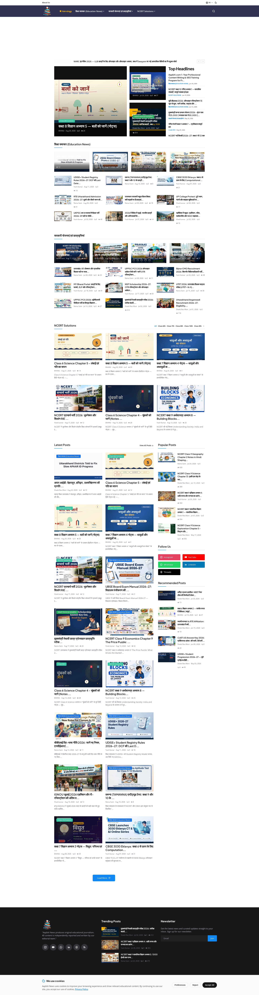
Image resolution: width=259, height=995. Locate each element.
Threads (167, 572)
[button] (209, 2)
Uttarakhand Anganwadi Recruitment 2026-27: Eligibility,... (188, 302)
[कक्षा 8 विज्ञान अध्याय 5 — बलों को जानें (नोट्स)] (129, 346)
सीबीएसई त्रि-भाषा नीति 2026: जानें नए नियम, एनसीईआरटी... (185, 161)
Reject (195, 985)
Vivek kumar (137, 167)
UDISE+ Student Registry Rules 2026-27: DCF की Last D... (125, 744)
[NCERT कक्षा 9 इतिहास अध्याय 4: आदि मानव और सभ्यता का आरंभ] (166, 496)
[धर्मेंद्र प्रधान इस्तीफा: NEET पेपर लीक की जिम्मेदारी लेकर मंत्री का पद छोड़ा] (166, 595)
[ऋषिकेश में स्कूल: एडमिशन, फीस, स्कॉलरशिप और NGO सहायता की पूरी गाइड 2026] (165, 216)
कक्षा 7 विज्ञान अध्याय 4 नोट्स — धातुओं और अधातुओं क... (178, 364)
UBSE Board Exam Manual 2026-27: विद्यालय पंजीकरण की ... (128, 588)
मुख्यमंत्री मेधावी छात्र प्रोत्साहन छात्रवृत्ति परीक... (74, 640)
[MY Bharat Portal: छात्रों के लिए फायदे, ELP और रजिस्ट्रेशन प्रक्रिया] (62, 287)
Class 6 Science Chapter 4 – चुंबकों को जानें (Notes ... (128, 416)
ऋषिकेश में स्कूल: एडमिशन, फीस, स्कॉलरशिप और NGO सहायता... (188, 214)
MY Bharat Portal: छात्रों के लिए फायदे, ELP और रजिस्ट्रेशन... (87, 286)
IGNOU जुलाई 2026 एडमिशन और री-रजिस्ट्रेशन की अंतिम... (109, 253)
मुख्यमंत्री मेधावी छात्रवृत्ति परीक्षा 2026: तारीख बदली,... (139, 301)
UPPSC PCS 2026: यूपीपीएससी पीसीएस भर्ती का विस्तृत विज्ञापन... (87, 301)
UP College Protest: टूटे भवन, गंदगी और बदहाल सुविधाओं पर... (189, 198)
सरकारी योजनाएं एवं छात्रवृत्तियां (120, 11)
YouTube (192, 557)
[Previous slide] (58, 101)
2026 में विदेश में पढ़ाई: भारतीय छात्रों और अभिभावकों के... (138, 214)
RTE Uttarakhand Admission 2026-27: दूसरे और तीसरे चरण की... (88, 198)
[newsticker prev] (198, 61)
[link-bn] (180, 692)
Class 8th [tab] (179, 326)
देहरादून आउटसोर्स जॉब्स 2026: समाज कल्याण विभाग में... (186, 253)
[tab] (203, 326)
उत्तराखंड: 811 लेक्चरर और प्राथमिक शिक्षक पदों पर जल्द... (87, 270)
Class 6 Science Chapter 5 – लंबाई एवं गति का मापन (76, 364)
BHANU (57, 371)
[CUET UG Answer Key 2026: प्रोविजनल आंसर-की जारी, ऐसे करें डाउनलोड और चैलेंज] (166, 641)
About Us (46, 2)
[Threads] (76, 947)
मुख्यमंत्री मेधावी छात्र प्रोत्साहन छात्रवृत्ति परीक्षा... (70, 253)
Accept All (209, 985)
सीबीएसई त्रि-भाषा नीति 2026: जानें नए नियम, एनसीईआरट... (77, 744)
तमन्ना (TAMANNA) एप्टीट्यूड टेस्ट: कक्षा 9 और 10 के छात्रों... (138, 179)
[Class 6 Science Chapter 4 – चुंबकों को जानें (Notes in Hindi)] (129, 398)
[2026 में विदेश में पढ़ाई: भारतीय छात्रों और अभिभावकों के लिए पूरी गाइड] (114, 216)
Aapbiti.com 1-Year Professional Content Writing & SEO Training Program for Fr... (184, 77)
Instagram (168, 557)
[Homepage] (47, 11)
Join (212, 938)
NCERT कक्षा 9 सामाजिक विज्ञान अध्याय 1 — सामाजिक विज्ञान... (189, 510)
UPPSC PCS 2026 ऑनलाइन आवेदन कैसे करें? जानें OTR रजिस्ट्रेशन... (137, 271)
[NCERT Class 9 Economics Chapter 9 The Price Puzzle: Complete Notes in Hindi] (129, 621)
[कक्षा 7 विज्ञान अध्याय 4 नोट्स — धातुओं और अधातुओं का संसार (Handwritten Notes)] (90, 101)
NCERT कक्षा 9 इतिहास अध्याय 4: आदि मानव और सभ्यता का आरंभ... (190, 494)
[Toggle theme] (216, 2)
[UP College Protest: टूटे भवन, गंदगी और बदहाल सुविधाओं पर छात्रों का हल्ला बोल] (165, 200)
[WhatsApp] (61, 947)
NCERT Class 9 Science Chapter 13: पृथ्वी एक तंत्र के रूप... (189, 476)
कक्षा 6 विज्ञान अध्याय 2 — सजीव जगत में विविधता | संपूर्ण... (191, 610)
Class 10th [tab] (188, 326)
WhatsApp (168, 564)
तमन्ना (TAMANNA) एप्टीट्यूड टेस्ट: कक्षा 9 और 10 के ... (129, 796)
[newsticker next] (203, 61)
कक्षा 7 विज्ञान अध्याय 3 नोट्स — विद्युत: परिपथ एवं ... (78, 848)
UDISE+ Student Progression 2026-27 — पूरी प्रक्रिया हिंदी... (191, 657)
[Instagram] (45, 947)
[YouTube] (53, 947)
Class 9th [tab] (198, 326)
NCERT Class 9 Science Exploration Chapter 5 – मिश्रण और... (189, 528)
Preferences (180, 985)
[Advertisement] (129, 39)
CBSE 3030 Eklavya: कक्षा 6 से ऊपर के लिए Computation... (129, 848)
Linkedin (192, 564)
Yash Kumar (99, 167)
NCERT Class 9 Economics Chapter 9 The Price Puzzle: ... (129, 640)
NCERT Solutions (145, 11)
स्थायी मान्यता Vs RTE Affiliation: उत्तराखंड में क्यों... (191, 623)
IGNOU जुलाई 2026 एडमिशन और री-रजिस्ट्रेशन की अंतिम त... (73, 796)
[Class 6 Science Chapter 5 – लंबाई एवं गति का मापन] (78, 346)
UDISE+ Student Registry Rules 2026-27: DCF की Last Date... (87, 180)
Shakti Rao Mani (62, 163)
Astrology (67, 11)
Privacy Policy (81, 989)
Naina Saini (176, 167)
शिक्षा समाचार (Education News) (89, 11)
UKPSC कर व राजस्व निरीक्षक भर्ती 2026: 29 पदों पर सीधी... (86, 214)
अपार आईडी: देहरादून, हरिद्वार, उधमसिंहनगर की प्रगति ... (77, 484)
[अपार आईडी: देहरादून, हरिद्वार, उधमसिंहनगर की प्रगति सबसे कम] (78, 466)
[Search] (213, 11)
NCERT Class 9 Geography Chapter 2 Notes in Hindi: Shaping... (190, 457)
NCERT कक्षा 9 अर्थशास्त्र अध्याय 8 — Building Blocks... (176, 416)
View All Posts (146, 445)
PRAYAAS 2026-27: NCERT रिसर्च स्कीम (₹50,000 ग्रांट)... (148, 251)
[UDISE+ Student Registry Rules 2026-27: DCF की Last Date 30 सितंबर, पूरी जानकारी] (62, 180)
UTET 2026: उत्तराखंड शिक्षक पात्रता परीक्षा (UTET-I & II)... (190, 286)
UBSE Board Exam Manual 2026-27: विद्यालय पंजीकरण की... (109, 160)
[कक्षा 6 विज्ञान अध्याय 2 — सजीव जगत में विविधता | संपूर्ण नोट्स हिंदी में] (166, 612)
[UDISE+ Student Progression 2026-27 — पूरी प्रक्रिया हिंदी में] (166, 657)
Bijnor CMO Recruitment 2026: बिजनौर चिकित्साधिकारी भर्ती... (190, 270)
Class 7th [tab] (170, 326)
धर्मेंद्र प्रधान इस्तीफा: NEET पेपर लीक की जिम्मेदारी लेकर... (190, 593)
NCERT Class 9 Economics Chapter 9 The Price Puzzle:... (148, 160)
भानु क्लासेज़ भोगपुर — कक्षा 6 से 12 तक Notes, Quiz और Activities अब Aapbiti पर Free (110, 61)
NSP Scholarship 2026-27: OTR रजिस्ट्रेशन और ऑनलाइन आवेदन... (138, 287)
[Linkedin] (69, 947)
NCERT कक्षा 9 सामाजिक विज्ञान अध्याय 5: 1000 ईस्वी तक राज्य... (139, 956)
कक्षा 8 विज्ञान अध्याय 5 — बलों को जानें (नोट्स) (128, 363)
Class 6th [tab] (162, 326)
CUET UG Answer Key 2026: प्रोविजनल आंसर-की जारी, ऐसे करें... (191, 639)
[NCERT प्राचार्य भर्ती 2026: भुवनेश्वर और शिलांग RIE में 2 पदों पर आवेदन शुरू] (78, 398)
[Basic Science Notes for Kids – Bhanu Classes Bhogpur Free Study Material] (148, 83)
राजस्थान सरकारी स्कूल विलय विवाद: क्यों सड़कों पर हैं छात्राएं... (138, 198)
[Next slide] (122, 101)
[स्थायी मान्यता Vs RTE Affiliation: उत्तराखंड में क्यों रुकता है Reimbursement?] (166, 625)
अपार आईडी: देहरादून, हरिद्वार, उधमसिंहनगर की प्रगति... (69, 158)
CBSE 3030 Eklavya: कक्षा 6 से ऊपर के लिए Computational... (189, 179)
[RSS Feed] (84, 947)
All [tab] (155, 326)
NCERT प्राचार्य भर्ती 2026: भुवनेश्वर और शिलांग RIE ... (75, 416)
